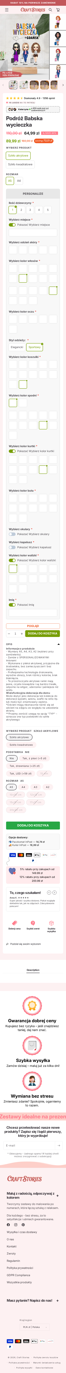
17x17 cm (37, 803)
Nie (12, 758)
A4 (23, 787)
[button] (6, 10)
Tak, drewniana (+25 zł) (25, 765)
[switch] (12, 225)
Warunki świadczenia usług (47, 1363)
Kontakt (11, 1246)
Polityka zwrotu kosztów (46, 1357)
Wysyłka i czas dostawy (22, 1232)
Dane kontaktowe (44, 1368)
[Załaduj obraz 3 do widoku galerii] (23, 85)
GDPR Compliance (18, 1275)
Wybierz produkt (19, 147)
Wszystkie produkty (19, 1282)
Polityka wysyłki (24, 1368)
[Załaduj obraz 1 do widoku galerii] (13, 85)
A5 (11, 787)
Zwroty (11, 1253)
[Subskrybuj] (58, 1145)
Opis (9, 644)
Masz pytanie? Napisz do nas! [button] (29, 1300)
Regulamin (13, 1260)
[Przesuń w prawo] (63, 85)
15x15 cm (17, 803)
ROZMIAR (12, 174)
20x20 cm (18, 810)
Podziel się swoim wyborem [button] (25, 943)
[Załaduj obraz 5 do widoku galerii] (34, 85)
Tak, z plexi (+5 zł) (34, 758)
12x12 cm (38, 795)
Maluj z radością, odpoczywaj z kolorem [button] (30, 1195)
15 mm (46, 774)
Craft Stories (23, 1357)
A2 (48, 787)
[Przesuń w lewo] (3, 85)
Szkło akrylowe (19, 737)
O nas (10, 1239)
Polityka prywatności (20, 1268)
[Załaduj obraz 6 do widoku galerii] (44, 85)
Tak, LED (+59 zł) (21, 773)
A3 (35, 787)
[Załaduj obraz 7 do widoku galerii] (55, 85)
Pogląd (33, 626)
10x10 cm (17, 795)
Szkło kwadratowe (21, 744)
